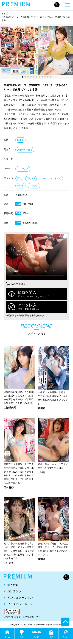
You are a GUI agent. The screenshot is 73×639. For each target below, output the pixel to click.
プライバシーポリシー (21, 604)
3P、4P (31, 178)
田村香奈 (9, 487)
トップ (4, 13)
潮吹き (20, 185)
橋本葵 (20, 140)
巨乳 (19, 178)
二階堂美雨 (10, 407)
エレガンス (23, 168)
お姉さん (34, 185)
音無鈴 (41, 408)
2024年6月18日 (25, 149)
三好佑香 (9, 563)
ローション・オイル (50, 178)
